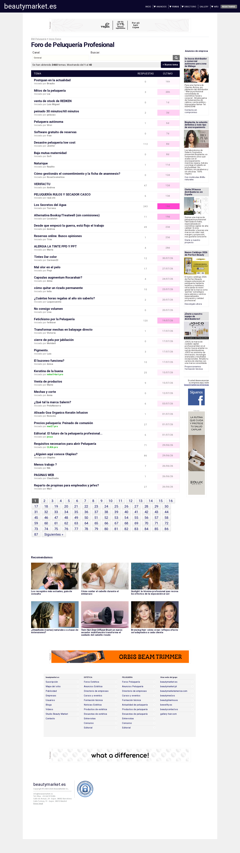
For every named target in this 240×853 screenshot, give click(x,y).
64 (86, 523)
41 (136, 512)
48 (66, 518)
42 (146, 512)
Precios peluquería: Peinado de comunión (63, 423)
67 (116, 523)
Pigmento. (41, 350)
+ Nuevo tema (170, 64)
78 (86, 529)
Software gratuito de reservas (55, 132)
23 (96, 506)
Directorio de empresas (96, 691)
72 (166, 523)
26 (126, 506)
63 (76, 523)
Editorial (88, 728)
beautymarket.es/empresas (196, 385)
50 (86, 518)
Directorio (190, 7)
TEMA (37, 73)
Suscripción (52, 682)
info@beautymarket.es (43, 794)
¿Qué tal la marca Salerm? (52, 402)
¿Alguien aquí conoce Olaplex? (56, 454)
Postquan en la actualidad (52, 80)
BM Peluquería (38, 39)
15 (160, 501)
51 (96, 518)
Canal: (36, 52)
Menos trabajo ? (45, 464)
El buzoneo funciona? (49, 360)
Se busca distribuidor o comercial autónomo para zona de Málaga (196, 62)
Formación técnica (93, 700)
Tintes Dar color (45, 257)
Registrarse (228, 7)
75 (56, 529)
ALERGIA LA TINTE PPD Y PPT (55, 246)
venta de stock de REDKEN (53, 101)
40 (126, 512)
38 (106, 512)
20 (66, 506)
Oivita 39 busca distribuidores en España (194, 192)
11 (120, 501)
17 (36, 506)
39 (116, 512)
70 (146, 523)
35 (76, 512)
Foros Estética (91, 682)
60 (46, 523)
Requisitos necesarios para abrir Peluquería (65, 443)
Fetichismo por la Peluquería (54, 319)
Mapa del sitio (53, 686)
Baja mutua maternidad (50, 153)
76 (66, 529)
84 (146, 529)
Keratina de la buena (48, 371)
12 (130, 501)
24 (106, 506)
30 (166, 506)
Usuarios (50, 700)
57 (156, 518)
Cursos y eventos (93, 696)
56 (146, 518)
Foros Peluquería (131, 682)
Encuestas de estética (95, 714)
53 (116, 518)
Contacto (50, 718)
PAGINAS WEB (44, 475)
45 (36, 518)
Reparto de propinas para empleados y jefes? (66, 485)
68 (126, 523)
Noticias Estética (93, 705)
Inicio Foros (55, 39)
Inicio (148, 7)
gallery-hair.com (168, 714)
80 (106, 529)
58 (166, 518)
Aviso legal (38, 803)
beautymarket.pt (168, 686)
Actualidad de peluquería (135, 705)
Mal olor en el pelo (47, 267)
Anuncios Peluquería (132, 686)
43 (156, 512)
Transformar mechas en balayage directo (63, 329)
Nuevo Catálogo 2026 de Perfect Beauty (196, 253)
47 (56, 518)
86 (166, 529)
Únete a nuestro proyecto (192, 241)
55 (136, 518)
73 (36, 529)
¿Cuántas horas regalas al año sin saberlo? (64, 298)
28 (146, 506)
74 (46, 529)
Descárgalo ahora (193, 304)
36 (86, 512)
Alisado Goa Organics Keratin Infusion (61, 412)
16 (170, 501)
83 (136, 529)
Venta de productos (48, 381)
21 (76, 506)
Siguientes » (53, 534)
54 (126, 518)
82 (126, 529)
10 (110, 501)
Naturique (41, 163)
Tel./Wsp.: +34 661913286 (44, 796)
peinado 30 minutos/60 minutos (56, 111)
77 (76, 529)
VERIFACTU (42, 184)
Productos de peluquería (135, 709)
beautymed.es (167, 696)
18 (46, 506)
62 (66, 523)
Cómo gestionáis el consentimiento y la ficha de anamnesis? (77, 173)
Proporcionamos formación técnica (194, 367)
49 (76, 518)
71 (156, 523)
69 (136, 523)
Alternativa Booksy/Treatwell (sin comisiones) (67, 215)
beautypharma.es (169, 700)
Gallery (204, 7)
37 (96, 512)
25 (116, 506)
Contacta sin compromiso (191, 111)
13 (140, 501)
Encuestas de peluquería (135, 714)
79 (96, 529)
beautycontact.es (169, 709)
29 (156, 506)
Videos (49, 709)
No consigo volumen (48, 308)
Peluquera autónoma (48, 121)
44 (166, 512)
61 (56, 523)
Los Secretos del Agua (50, 205)
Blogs (49, 705)
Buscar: (95, 52)
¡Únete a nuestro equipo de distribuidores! (193, 316)
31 (36, 512)
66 (106, 523)
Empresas (51, 696)
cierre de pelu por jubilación (54, 340)
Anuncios (162, 7)
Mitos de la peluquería (50, 90)
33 (56, 512)
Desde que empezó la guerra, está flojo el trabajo (69, 225)
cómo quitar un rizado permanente (58, 288)
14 (150, 501)
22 (86, 506)
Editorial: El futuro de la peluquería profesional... (68, 433)
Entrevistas (90, 718)
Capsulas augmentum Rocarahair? (58, 277)
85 (156, 529)
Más (216, 7)
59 (36, 523)
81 (116, 529)
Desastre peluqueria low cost (54, 142)
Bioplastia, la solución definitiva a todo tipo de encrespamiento (196, 125)
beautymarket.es (30, 6)
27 (136, 506)
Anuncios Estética (93, 686)
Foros (175, 7)
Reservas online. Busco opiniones (58, 236)
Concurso (89, 723)
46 (46, 518)
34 (66, 512)
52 (106, 518)
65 (96, 523)
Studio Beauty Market (57, 714)
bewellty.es (166, 705)
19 (56, 506)
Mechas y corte (45, 392)
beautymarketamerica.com (173, 691)
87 (36, 534)
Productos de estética (95, 709)
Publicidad (51, 691)
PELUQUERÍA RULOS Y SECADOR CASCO (62, 194)
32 (46, 512)
